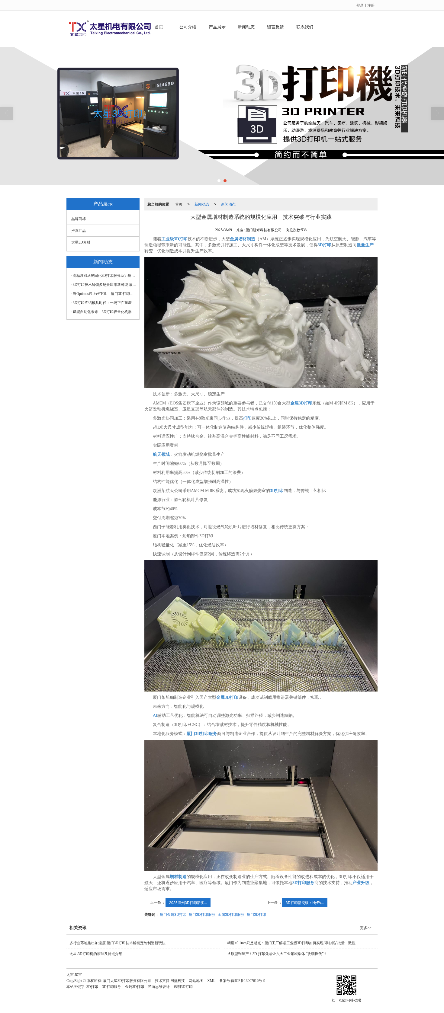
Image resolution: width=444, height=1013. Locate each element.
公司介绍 (187, 27)
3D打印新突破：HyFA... (305, 902)
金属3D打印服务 (231, 914)
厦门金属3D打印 (173, 914)
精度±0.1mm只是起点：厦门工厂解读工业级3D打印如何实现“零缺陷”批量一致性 (291, 943)
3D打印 (92, 987)
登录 (360, 5)
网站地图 (196, 981)
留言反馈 (275, 27)
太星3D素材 (80, 242)
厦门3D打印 (256, 914)
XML (211, 981)
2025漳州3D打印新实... (188, 902)
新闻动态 (246, 27)
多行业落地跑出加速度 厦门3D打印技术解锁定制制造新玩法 (117, 943)
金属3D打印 (134, 987)
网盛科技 (177, 981)
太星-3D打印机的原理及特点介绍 (95, 954)
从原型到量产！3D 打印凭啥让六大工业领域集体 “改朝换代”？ (277, 954)
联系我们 (304, 27)
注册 (371, 5)
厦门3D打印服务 (202, 914)
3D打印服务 (111, 987)
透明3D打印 (183, 987)
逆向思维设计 (159, 987)
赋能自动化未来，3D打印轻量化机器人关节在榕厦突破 (104, 312)
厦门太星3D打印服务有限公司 (127, 981)
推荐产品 (78, 230)
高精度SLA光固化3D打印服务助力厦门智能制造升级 (104, 275)
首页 (159, 27)
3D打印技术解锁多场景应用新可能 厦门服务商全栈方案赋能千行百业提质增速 (104, 285)
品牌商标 (78, 219)
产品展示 (217, 27)
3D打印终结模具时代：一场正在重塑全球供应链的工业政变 (104, 303)
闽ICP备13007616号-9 (248, 981)
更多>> (366, 928)
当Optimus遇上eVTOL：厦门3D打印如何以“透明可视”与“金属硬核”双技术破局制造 (104, 294)
